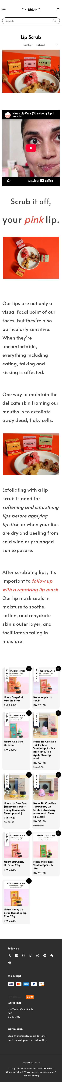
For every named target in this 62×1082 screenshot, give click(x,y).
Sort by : (28, 44)
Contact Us (14, 1016)
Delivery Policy (31, 1075)
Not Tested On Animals (20, 1009)
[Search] (54, 21)
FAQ (10, 1013)
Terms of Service (32, 1068)
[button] (3, 9)
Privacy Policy (15, 1068)
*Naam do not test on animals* (40, 1071)
